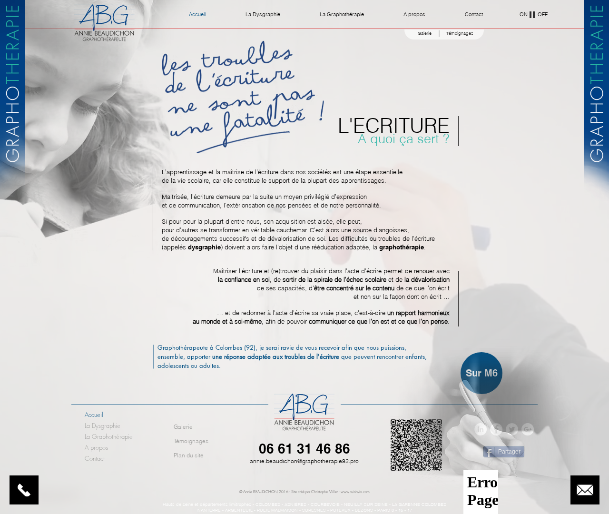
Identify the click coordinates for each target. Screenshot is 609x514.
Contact (95, 458)
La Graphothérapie (109, 436)
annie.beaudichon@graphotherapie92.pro (304, 461)
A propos (96, 447)
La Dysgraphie (102, 425)
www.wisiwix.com (355, 491)
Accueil (94, 414)
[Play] (532, 14)
